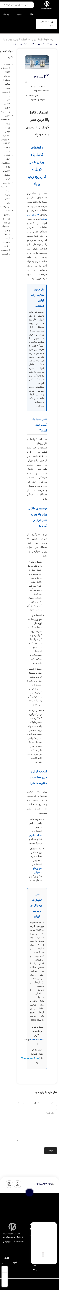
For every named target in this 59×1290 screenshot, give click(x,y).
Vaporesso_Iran (30, 1058)
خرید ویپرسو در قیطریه (6, 242)
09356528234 (36, 1039)
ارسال (50, 1150)
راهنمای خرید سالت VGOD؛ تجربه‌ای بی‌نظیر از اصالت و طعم (5, 76)
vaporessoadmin (41, 90)
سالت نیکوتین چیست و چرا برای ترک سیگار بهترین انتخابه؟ (6, 222)
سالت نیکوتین (35, 835)
